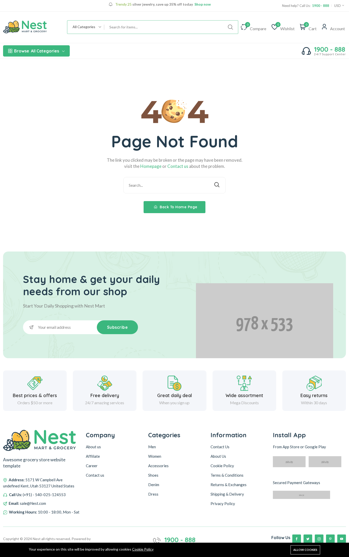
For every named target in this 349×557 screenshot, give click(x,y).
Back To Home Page (178, 207)
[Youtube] (341, 538)
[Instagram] (319, 538)
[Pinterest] (330, 538)
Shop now (202, 4)
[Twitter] (308, 538)
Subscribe (117, 327)
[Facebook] (296, 538)
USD (338, 5)
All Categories (36, 50)
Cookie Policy (143, 549)
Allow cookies (305, 549)
